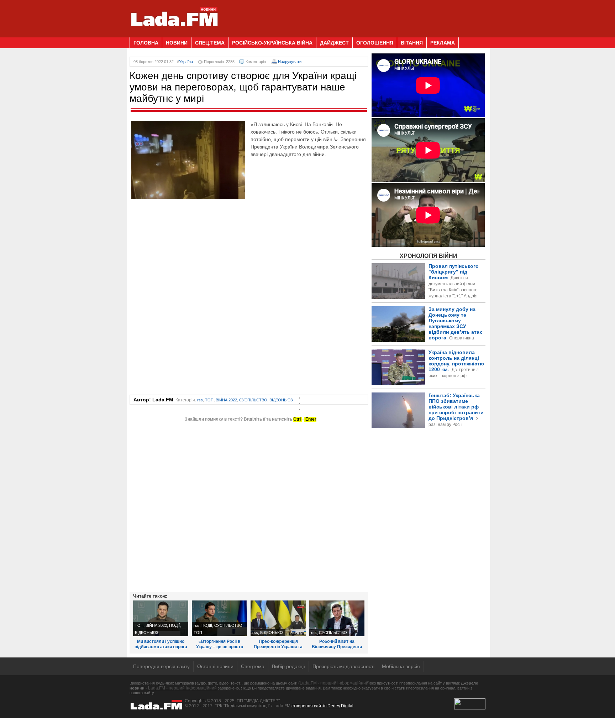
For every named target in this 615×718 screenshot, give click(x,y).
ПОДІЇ (174, 625)
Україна (186, 61)
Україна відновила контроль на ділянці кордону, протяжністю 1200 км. (456, 363)
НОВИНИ (177, 43)
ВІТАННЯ (412, 43)
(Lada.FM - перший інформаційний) (334, 683)
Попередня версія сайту (161, 666)
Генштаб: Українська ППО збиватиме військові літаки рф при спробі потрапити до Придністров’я (428, 421)
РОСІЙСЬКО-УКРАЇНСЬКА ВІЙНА (272, 43)
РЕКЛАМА (442, 43)
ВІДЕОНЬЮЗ (281, 400)
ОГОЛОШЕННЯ (374, 43)
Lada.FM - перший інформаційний (182, 688)
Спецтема (252, 666)
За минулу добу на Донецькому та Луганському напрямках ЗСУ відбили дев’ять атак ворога (428, 332)
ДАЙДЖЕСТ (334, 43)
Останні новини (215, 666)
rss (200, 400)
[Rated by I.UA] (469, 708)
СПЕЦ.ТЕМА (210, 43)
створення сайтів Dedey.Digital (322, 705)
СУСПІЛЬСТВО (253, 400)
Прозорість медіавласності (343, 666)
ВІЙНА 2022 (226, 400)
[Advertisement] (355, 16)
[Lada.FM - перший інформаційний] (174, 34)
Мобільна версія (401, 666)
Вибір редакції (288, 666)
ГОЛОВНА (145, 43)
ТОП (209, 400)
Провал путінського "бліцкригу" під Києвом (454, 284)
